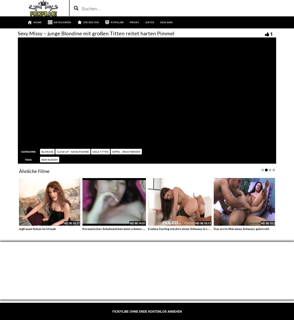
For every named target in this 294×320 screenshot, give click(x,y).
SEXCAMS (166, 22)
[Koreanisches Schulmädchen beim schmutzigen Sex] (114, 202)
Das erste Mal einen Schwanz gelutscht (241, 229)
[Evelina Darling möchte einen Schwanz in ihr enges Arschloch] (180, 202)
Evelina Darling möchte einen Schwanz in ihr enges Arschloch (191, 229)
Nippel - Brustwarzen (126, 151)
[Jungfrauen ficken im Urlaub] (48, 202)
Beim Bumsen (50, 159)
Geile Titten (100, 151)
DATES (149, 22)
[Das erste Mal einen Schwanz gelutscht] (245, 202)
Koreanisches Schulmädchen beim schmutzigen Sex (118, 229)
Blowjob (47, 151)
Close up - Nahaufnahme (73, 151)
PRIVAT (134, 22)
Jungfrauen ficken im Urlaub (36, 229)
